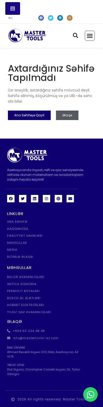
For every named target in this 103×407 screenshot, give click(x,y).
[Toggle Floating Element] (90, 394)
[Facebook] (41, 18)
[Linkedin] (34, 198)
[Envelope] (70, 198)
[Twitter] (51, 18)
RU (10, 18)
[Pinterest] (58, 198)
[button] (90, 36)
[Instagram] (70, 18)
